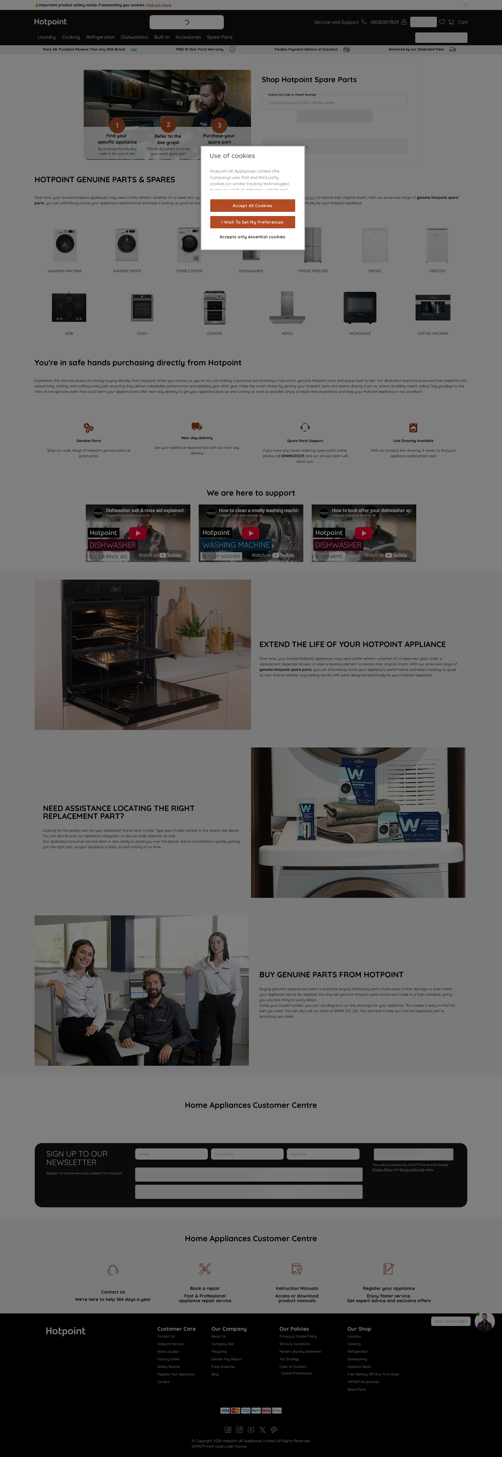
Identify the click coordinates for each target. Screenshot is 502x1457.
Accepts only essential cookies (253, 236)
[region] (253, 198)
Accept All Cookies (252, 205)
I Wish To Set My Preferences (252, 222)
